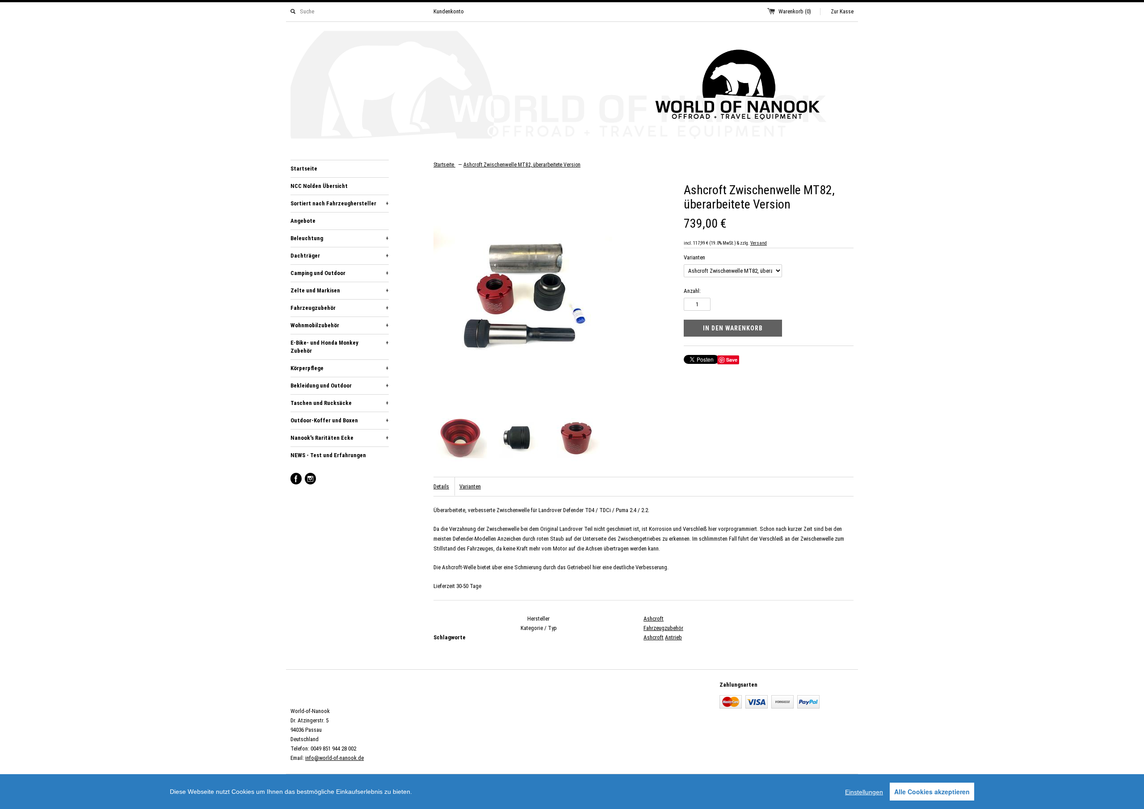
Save (731, 359)
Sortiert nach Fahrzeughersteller (339, 203)
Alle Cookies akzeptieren (932, 791)
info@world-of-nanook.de (334, 758)
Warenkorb (794, 11)
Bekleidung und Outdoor (339, 385)
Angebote (302, 220)
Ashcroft (654, 618)
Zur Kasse (842, 11)
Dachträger (339, 255)
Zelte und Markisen (339, 290)
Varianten (694, 257)
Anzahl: (692, 291)
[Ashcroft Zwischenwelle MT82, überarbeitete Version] (460, 439)
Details (441, 486)
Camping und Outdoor (339, 273)
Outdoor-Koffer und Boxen (339, 420)
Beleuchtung (339, 238)
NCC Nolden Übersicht (319, 186)
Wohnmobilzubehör (339, 325)
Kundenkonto (448, 11)
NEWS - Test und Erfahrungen (328, 455)
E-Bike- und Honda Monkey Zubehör (339, 346)
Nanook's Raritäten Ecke (339, 437)
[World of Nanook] (572, 86)
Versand (758, 243)
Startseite (303, 168)
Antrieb (673, 637)
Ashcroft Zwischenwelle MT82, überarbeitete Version (521, 165)
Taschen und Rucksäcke (339, 403)
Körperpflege (339, 368)
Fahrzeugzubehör (339, 307)
